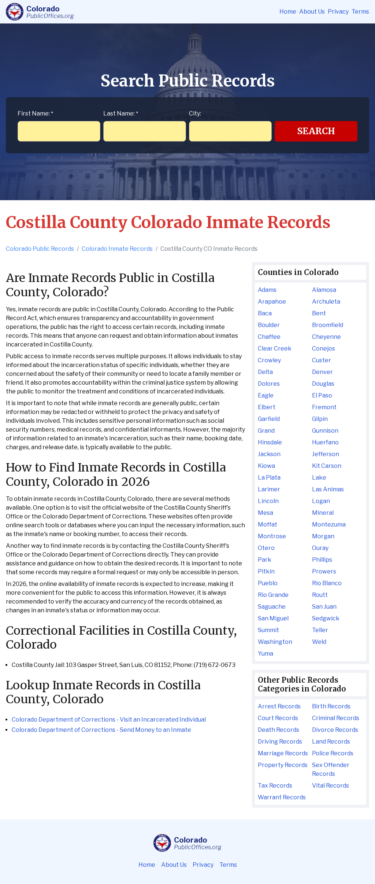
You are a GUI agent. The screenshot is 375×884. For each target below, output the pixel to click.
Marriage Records (283, 753)
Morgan (323, 536)
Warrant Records (282, 797)
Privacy (338, 11)
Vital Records (330, 785)
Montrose (272, 536)
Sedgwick (325, 618)
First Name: (35, 113)
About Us (312, 11)
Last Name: (120, 113)
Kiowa (266, 465)
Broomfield (327, 325)
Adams (267, 289)
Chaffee (269, 336)
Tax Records (275, 785)
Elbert (266, 407)
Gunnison (325, 430)
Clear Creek (275, 348)
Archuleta (326, 301)
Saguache (272, 606)
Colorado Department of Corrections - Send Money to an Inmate (101, 729)
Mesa (265, 512)
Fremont (324, 407)
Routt (320, 594)
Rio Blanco (327, 583)
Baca (265, 313)
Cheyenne (326, 336)
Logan (321, 501)
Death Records (278, 729)
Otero (266, 547)
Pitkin (266, 571)
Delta (265, 371)
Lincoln (268, 501)
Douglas (323, 383)
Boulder (269, 325)
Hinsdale (270, 442)
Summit (268, 630)
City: (195, 113)
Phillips (322, 559)
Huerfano (325, 442)
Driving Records (280, 741)
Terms (360, 11)
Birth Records (331, 706)
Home (287, 11)
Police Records (332, 753)
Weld (319, 641)
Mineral (323, 512)
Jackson (269, 454)
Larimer (269, 489)
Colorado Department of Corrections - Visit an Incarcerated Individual (109, 719)
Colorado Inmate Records (117, 248)
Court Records (278, 718)
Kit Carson (326, 465)
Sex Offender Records (330, 769)
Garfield (269, 418)
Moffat (267, 524)
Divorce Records (335, 729)
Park (264, 559)
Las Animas (328, 489)
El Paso (322, 395)
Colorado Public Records (40, 248)
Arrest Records (279, 706)
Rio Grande (273, 594)
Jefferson (325, 454)
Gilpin (320, 418)
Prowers (324, 571)
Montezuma (329, 524)
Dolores (269, 383)
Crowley (269, 360)
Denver (322, 371)
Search (316, 131)
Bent (319, 313)
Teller (320, 630)
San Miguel (273, 618)
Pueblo (268, 583)
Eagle (266, 395)
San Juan (324, 606)
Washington (275, 641)
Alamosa (324, 289)
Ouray (320, 547)
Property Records (283, 765)
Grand (266, 430)
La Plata (269, 477)
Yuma (265, 653)
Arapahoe (272, 301)
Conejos (323, 348)
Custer (321, 360)
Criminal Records (335, 718)
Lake (319, 477)
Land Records (331, 741)
